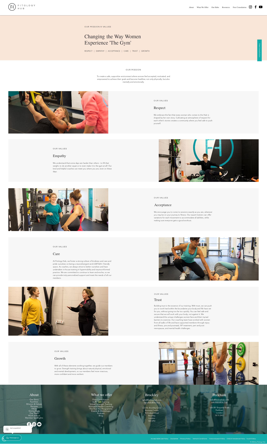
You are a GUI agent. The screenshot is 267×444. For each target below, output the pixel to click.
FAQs (34, 408)
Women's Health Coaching (101, 406)
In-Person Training (101, 402)
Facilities (34, 402)
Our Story (34, 399)
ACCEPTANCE (114, 51)
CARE (126, 51)
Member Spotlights (34, 418)
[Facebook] (256, 7)
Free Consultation (101, 399)
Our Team (34, 413)
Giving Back (34, 411)
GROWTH (145, 51)
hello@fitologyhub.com (219, 399)
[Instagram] (250, 7)
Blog (101, 415)
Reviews (34, 406)
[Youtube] (261, 7)
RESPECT (88, 51)
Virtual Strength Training (101, 404)
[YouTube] (39, 424)
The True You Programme (101, 409)
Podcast (101, 413)
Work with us (34, 415)
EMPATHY (100, 51)
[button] (191, 7)
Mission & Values (34, 404)
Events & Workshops (100, 411)
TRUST (135, 51)
